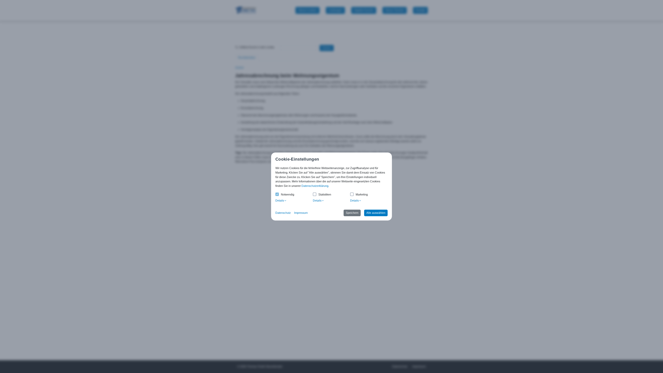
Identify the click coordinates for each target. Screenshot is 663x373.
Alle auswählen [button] (375, 212)
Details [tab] (279, 200)
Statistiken (324, 194)
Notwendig (287, 194)
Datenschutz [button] (283, 212)
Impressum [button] (301, 212)
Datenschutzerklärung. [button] (315, 185)
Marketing (362, 194)
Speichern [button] (352, 212)
